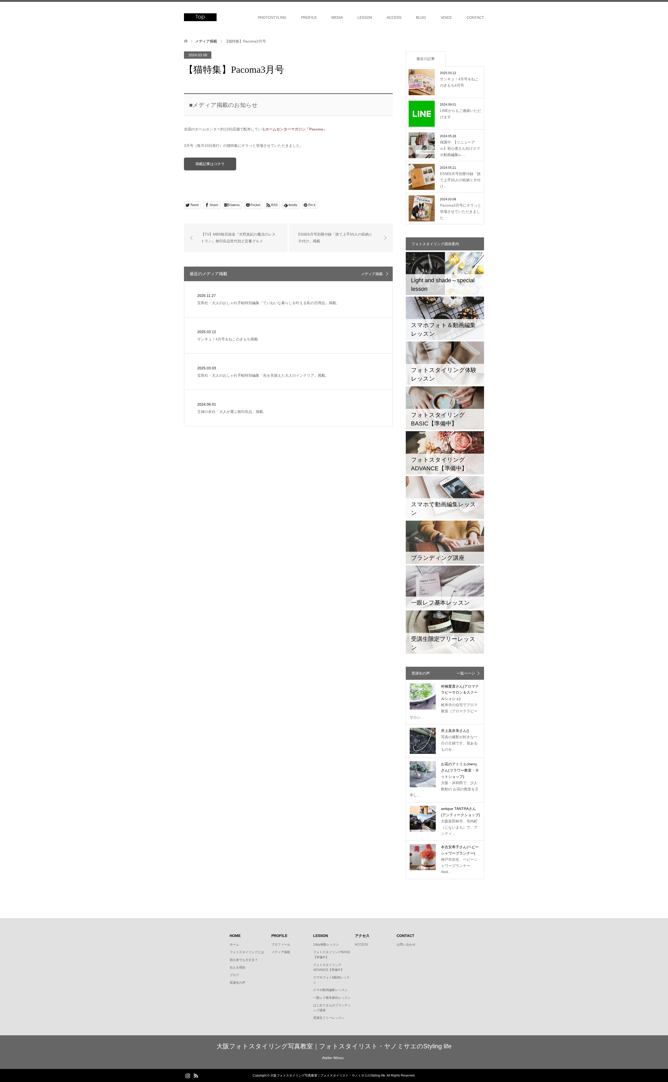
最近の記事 (425, 59)
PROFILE (309, 17)
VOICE (446, 17)
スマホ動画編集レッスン (330, 990)
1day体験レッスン (326, 944)
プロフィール (280, 944)
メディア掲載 (372, 274)
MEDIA (337, 17)
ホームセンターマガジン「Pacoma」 (296, 129)
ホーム (234, 944)
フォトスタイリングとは (247, 952)
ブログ (234, 975)
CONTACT (475, 17)
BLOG (421, 17)
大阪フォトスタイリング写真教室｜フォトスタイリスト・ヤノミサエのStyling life (334, 1046)
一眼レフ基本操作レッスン (332, 998)
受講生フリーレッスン (328, 1018)
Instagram (187, 1075)
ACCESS (394, 17)
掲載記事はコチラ (210, 164)
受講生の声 (237, 982)
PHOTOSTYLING (272, 17)
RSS (196, 1075)
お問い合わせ (406, 944)
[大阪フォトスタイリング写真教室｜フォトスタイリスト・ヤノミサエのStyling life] (200, 17)
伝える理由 (237, 967)
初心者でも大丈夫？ (244, 960)
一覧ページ (466, 673)
